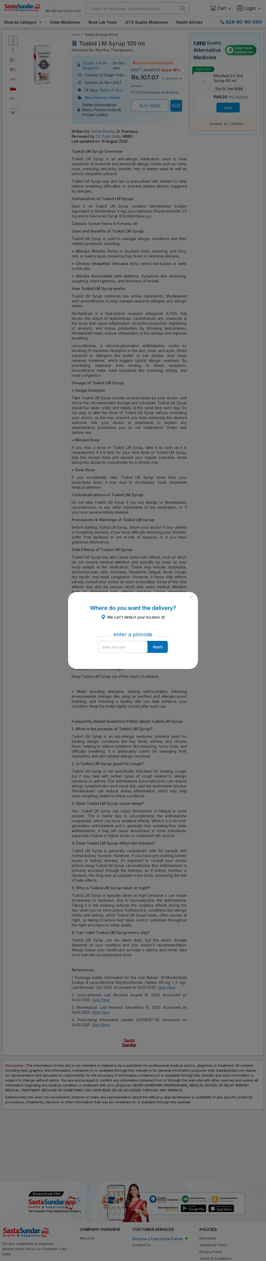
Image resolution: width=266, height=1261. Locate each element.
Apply (158, 646)
